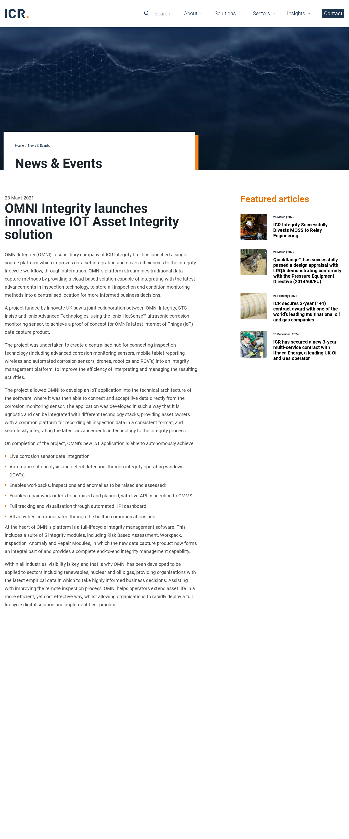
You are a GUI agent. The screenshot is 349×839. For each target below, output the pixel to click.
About (191, 13)
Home (19, 145)
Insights (296, 13)
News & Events (39, 145)
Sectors (261, 13)
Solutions (225, 13)
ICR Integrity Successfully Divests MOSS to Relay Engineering (300, 230)
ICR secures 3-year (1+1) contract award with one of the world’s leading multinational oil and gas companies (306, 312)
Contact (333, 13)
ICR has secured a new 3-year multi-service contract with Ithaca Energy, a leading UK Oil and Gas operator (305, 350)
